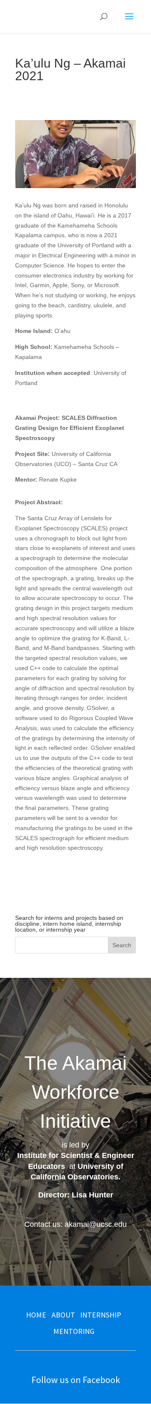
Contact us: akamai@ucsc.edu (75, 1224)
